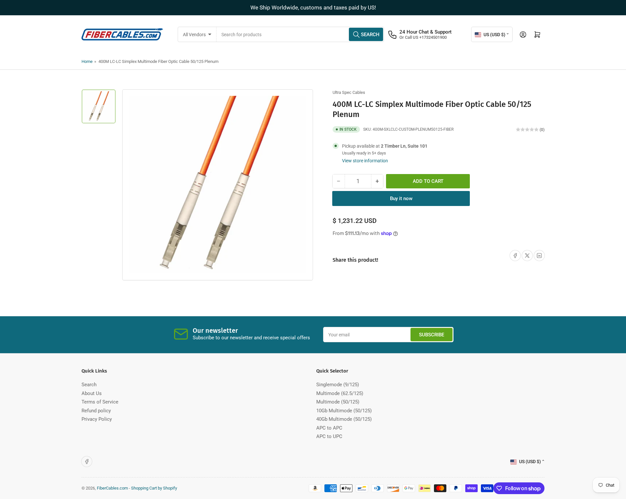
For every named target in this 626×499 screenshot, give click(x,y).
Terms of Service (100, 402)
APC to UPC (329, 436)
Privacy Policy (97, 419)
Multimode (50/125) (337, 402)
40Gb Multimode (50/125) (344, 419)
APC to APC (329, 428)
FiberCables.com (112, 488)
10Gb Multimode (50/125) (344, 411)
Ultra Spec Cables (349, 92)
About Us (92, 393)
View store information (365, 160)
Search (89, 385)
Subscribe (431, 335)
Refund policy (96, 411)
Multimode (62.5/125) (339, 393)
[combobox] (300, 34)
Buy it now (401, 198)
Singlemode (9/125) (337, 385)
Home (87, 61)
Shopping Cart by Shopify (154, 488)
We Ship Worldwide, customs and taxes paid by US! (313, 7)
